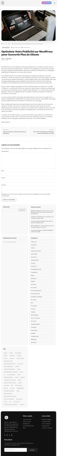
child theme (12, 355)
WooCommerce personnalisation (10, 404)
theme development (8, 393)
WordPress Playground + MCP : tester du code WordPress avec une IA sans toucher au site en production (42, 212)
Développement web (36, 269)
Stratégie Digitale (20, 388)
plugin (19, 380)
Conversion (34, 266)
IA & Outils (33, 284)
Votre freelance (46, 424)
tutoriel (5, 401)
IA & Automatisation (11, 374)
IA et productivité (35, 293)
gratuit (21, 371)
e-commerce (20, 363)
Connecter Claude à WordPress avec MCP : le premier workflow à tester (42, 222)
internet (16, 377)
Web (10, 401)
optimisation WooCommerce (10, 380)
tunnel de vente (19, 399)
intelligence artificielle (8, 377)
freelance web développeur (9, 369)
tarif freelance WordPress (9, 390)
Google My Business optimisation (11, 371)
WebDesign (33, 339)
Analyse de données (36, 251)
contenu (5, 358)
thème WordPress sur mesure (10, 396)
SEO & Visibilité (18, 385)
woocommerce (17, 401)
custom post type (20, 358)
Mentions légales (47, 419)
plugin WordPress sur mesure (10, 382)
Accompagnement (28, 426)
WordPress (33, 342)
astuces (11, 352)
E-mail (3, 177)
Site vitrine (33, 321)
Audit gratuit (45, 426)
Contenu (33, 263)
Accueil (4, 43)
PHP (32, 302)
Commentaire (5, 151)
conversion (12, 358)
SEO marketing (34, 315)
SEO (12, 385)
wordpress (22, 404)
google (18, 369)
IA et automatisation (36, 290)
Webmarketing (6, 47)
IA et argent (34, 287)
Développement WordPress (9, 363)
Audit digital (34, 254)
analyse (5, 352)
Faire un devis (27, 421)
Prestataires (34, 305)
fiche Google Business (8, 366)
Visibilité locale (35, 336)
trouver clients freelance (9, 399)
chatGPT (5, 355)
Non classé (33, 299)
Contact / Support (47, 428)
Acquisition (34, 244)
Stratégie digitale (35, 324)
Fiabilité (33, 281)
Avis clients (34, 257)
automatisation (18, 352)
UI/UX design (34, 330)
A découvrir (34, 241)
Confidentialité (34, 260)
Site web (3, 185)
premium (20, 382)
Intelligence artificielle (36, 296)
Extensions (33, 278)
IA (4, 374)
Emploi (32, 275)
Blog (9, 43)
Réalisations (26, 424)
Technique (33, 327)
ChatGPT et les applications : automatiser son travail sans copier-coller (42, 217)
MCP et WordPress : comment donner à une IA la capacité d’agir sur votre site (42, 226)
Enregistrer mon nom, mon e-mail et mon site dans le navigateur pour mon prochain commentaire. (25, 195)
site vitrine (12, 388)
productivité (6, 385)
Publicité (33, 312)
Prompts (33, 309)
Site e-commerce (35, 318)
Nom (2, 170)
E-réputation (34, 272)
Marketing (23, 377)
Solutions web (27, 419)
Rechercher (6, 206)
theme (18, 390)
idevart (19, 374)
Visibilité (33, 333)
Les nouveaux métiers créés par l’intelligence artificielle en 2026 (42, 231)
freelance (17, 366)
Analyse (33, 247)
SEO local (6, 388)
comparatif (19, 355)
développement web (8, 361)
